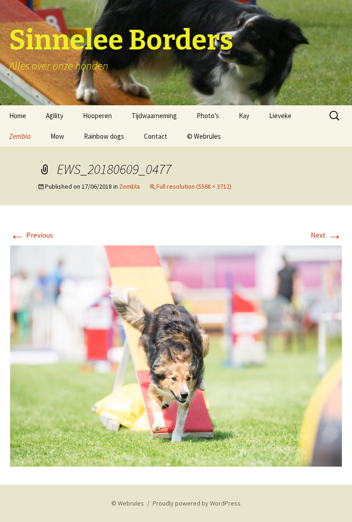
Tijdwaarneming (154, 115)
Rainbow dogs (104, 136)
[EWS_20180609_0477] (176, 354)
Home (17, 115)
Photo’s (208, 115)
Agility (54, 115)
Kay (244, 115)
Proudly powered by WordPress (197, 503)
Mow (57, 136)
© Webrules (204, 136)
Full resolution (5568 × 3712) (193, 186)
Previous (31, 234)
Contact (155, 136)
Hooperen (97, 115)
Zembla (20, 136)
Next (326, 234)
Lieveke (280, 115)
